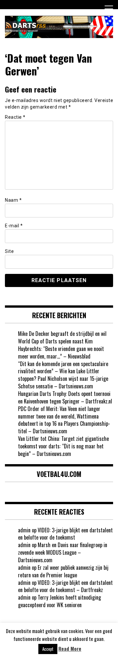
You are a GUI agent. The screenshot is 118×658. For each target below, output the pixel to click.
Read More (69, 648)
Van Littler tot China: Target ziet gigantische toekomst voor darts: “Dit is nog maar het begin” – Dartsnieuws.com (63, 446)
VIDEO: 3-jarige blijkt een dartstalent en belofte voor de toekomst (65, 534)
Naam (13, 200)
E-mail (14, 225)
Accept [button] (47, 649)
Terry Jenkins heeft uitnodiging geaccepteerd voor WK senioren (59, 601)
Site (9, 251)
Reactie (15, 117)
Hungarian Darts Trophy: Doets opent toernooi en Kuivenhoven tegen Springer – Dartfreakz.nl (65, 397)
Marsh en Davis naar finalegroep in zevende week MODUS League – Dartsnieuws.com (62, 552)
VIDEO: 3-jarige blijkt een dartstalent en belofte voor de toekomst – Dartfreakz (65, 586)
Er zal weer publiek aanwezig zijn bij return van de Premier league (63, 571)
